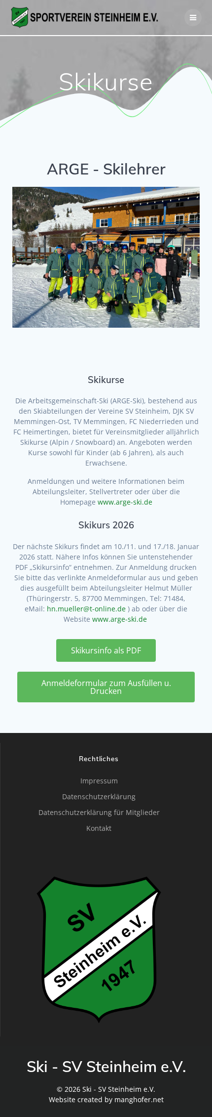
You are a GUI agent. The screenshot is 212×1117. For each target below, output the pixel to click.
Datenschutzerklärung (99, 796)
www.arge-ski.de (125, 502)
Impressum (99, 780)
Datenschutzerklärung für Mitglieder (99, 812)
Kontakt (98, 828)
